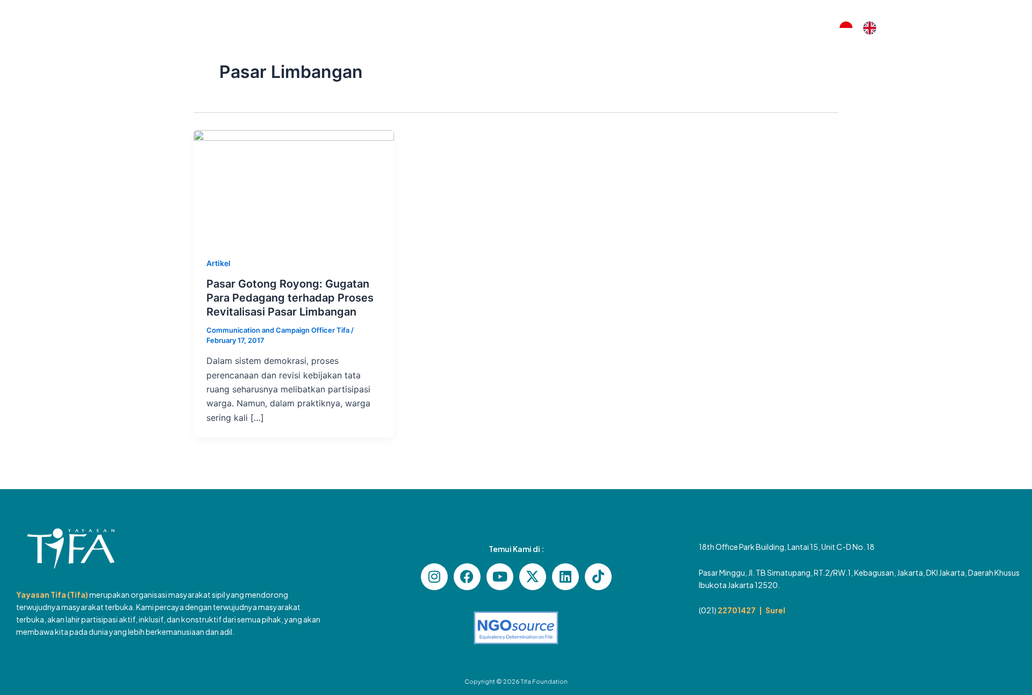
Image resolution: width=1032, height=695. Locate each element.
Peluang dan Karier (685, 28)
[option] (872, 28)
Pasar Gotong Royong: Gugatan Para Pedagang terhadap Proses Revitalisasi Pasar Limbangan (290, 297)
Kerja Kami (440, 28)
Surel (775, 610)
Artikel (543, 28)
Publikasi (603, 28)
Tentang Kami (364, 28)
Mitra (500, 28)
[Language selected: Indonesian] (863, 28)
